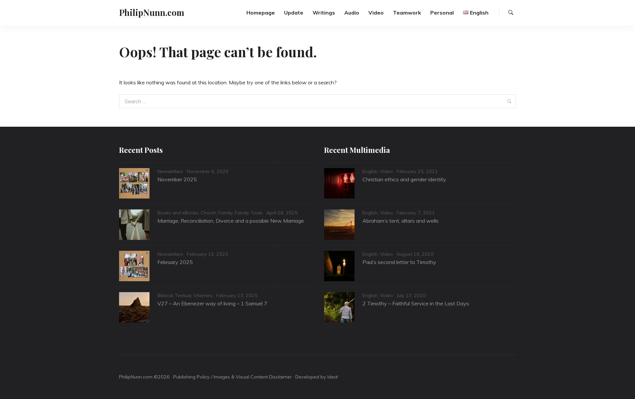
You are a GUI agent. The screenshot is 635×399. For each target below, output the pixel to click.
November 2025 (177, 179)
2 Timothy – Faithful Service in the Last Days (415, 303)
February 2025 (175, 262)
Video (376, 12)
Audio (351, 12)
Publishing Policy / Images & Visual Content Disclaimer (232, 377)
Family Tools (249, 213)
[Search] (511, 12)
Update (293, 12)
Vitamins (203, 295)
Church (208, 213)
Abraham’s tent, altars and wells (400, 220)
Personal (442, 12)
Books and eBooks (177, 213)
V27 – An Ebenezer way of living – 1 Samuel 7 (212, 303)
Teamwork (407, 12)
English (370, 171)
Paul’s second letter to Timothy (399, 262)
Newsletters (170, 171)
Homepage (260, 12)
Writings (324, 12)
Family (225, 213)
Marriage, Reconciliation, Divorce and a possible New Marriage (230, 220)
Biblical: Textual (174, 295)
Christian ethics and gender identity (404, 179)
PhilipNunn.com (151, 12)
